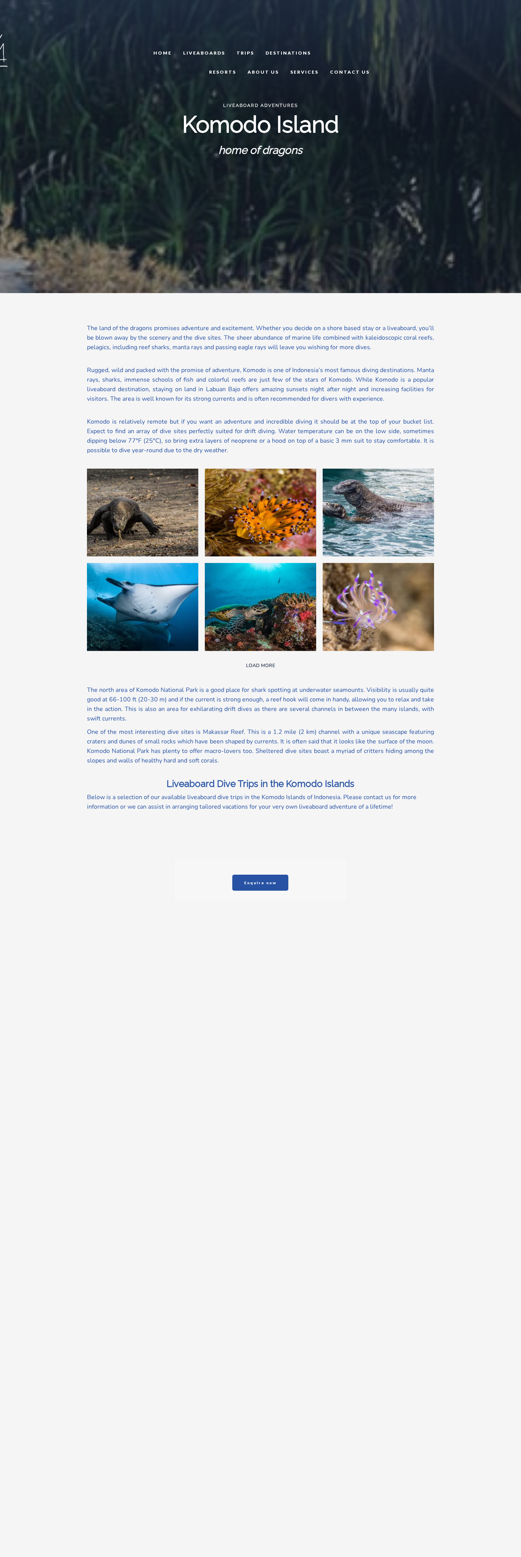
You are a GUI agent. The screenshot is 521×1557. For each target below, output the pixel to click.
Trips (245, 53)
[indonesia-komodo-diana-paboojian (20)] (378, 607)
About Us (263, 72)
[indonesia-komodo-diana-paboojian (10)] (378, 512)
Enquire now (260, 882)
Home (162, 53)
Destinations (288, 53)
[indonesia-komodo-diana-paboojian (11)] (142, 607)
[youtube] (41, 24)
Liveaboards (204, 53)
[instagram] (45, 24)
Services (304, 72)
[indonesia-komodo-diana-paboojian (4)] (260, 512)
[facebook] (37, 24)
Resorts (222, 72)
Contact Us (350, 72)
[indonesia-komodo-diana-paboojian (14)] (260, 607)
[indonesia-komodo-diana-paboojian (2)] (142, 512)
